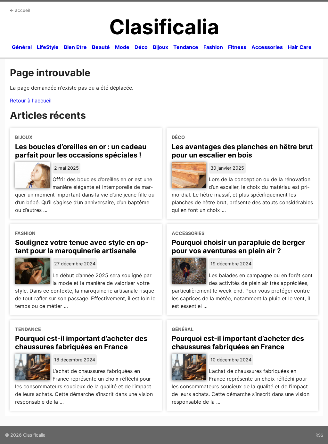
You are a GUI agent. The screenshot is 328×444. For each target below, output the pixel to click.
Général (22, 47)
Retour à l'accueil (31, 100)
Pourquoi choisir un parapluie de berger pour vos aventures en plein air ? (238, 246)
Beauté (101, 47)
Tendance (185, 47)
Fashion (213, 47)
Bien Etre (75, 47)
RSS (319, 435)
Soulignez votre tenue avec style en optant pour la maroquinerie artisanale (81, 246)
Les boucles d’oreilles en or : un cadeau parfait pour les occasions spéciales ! (80, 150)
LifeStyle (48, 47)
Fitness (237, 47)
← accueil (20, 10)
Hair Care (300, 47)
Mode (122, 47)
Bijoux (160, 47)
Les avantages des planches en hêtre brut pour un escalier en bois (242, 150)
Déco (141, 47)
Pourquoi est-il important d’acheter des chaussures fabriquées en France (81, 342)
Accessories (267, 47)
